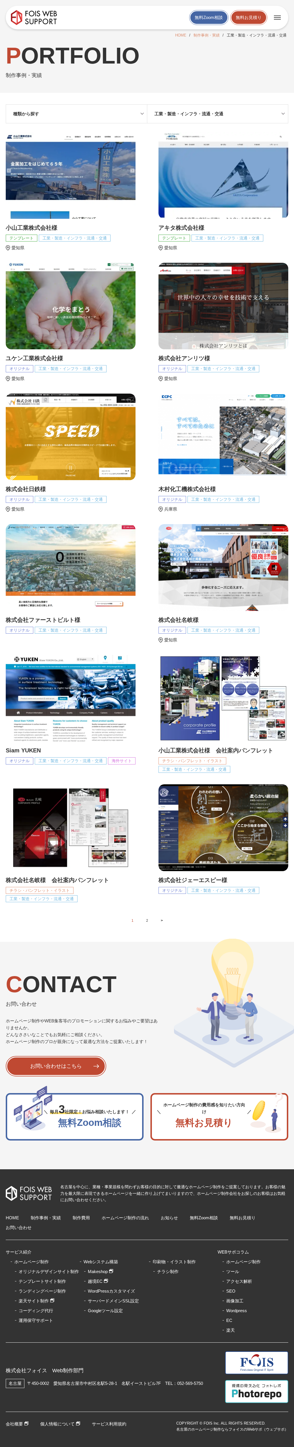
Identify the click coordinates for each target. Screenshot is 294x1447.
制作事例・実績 (207, 35)
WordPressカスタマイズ (111, 1291)
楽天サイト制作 (34, 1300)
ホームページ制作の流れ (125, 1217)
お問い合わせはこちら (56, 1066)
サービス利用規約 (109, 1423)
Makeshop (98, 1271)
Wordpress (236, 1310)
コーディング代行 (36, 1310)
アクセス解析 (239, 1281)
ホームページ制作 (243, 1261)
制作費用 (81, 1217)
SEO (230, 1291)
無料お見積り (249, 17)
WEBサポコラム (233, 1251)
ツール (232, 1271)
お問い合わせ (19, 1227)
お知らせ (169, 1217)
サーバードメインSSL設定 (113, 1300)
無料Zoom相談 (209, 17)
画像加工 (234, 1300)
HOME (180, 35)
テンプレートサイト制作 (42, 1281)
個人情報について (57, 1423)
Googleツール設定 (105, 1310)
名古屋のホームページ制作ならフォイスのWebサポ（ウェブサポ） (232, 1429)
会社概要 (14, 1423)
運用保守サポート (36, 1320)
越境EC (95, 1281)
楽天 (230, 1330)
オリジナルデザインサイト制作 (49, 1271)
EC (229, 1320)
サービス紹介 (19, 1251)
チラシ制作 (168, 1271)
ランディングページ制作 (42, 1291)
